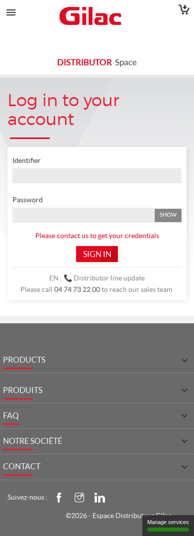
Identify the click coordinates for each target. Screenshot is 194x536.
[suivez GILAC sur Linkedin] (99, 497)
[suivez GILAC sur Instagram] (79, 497)
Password (27, 200)
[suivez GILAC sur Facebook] (58, 497)
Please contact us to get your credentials (97, 236)
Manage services (168, 522)
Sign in (97, 254)
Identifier (26, 160)
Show (168, 215)
